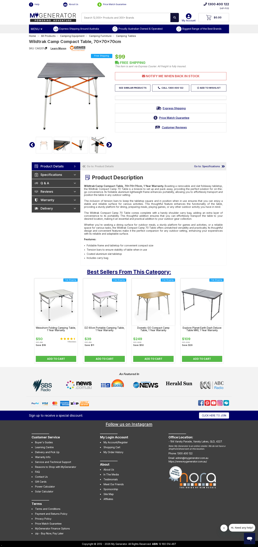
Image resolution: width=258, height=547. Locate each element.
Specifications (51, 175)
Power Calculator (45, 486)
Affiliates (108, 499)
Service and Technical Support (53, 461)
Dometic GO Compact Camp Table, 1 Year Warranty (153, 329)
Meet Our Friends (114, 484)
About (104, 464)
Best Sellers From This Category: (129, 272)
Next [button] (109, 145)
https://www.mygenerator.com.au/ (187, 461)
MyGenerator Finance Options (52, 528)
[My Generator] (53, 16)
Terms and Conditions (47, 508)
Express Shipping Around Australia (79, 28)
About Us (73, 4)
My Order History (113, 452)
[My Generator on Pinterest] (207, 402)
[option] (44, 145)
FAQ (37, 471)
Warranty (47, 200)
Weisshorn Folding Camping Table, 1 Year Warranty (56, 329)
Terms (37, 504)
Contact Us (41, 476)
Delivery (47, 208)
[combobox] (125, 17)
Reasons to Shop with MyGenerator (55, 466)
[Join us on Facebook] (201, 402)
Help (36, 4)
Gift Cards (41, 481)
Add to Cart (56, 358)
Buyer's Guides (44, 442)
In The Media (111, 474)
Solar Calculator (44, 491)
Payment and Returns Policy (51, 513)
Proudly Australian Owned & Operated (140, 28)
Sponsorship (111, 489)
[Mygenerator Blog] (226, 402)
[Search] (174, 17)
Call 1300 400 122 (172, 88)
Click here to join (214, 415)
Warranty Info (43, 457)
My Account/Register (116, 442)
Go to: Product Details (100, 166)
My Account (189, 20)
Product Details (52, 166)
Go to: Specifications (207, 166)
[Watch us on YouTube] (214, 402)
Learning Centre (44, 447)
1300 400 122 (218, 4)
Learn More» (58, 48)
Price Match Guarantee (114, 4)
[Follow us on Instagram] (220, 402)
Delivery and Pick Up (47, 452)
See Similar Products (133, 88)
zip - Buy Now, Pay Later (49, 533)
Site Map (109, 494)
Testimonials (111, 479)
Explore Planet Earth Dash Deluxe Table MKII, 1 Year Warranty (202, 329)
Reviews (47, 191)
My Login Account (114, 437)
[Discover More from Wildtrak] (77, 48)
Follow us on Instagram (129, 424)
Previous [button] (32, 145)
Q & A (45, 183)
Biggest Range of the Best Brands (201, 28)
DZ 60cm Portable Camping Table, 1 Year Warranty (105, 329)
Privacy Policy (43, 518)
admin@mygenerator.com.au (192, 457)
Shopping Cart (112, 447)
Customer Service (46, 437)
